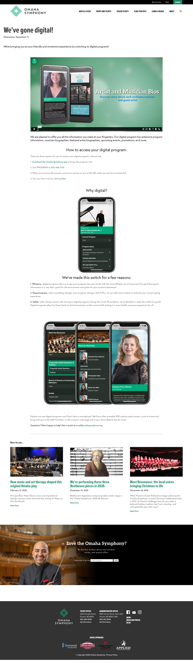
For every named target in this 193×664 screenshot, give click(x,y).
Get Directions (85, 622)
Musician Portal (133, 620)
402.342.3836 (105, 619)
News (128, 617)
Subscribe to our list (82, 560)
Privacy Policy (111, 655)
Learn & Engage (158, 11)
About (171, 11)
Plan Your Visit (140, 11)
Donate (177, 2)
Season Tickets (123, 11)
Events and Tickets (103, 11)
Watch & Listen (85, 11)
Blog (128, 623)
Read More (14, 505)
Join (116, 560)
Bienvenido (156, 2)
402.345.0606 (86, 619)
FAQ (167, 2)
